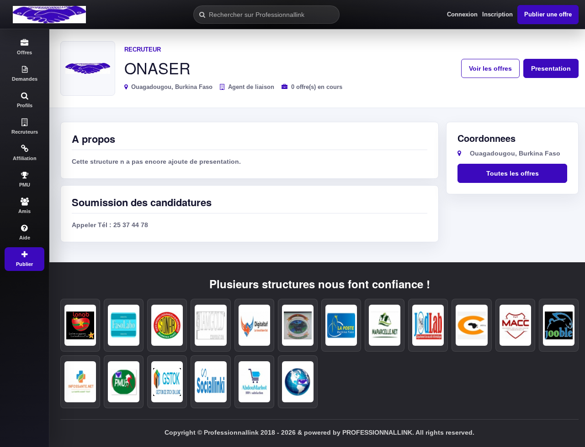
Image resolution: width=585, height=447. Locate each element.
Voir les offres (490, 68)
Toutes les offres (512, 173)
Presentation (551, 68)
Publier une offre (548, 14)
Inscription (497, 14)
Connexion (462, 14)
